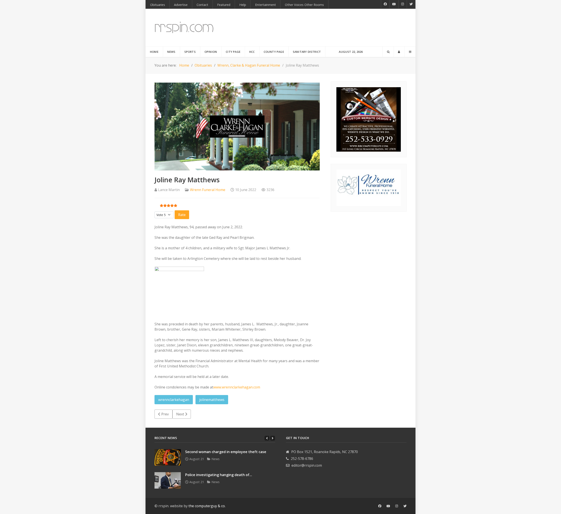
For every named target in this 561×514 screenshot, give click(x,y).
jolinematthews (211, 399)
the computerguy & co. (206, 505)
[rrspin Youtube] (388, 506)
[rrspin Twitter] (405, 506)
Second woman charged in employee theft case (225, 451)
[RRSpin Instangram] (403, 4)
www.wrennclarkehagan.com (236, 387)
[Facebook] (385, 4)
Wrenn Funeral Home (207, 189)
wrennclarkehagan (173, 399)
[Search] (388, 51)
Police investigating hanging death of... (218, 474)
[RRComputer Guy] (368, 119)
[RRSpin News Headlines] (184, 27)
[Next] (272, 438)
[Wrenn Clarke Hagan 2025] (368, 187)
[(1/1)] (179, 291)
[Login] (399, 51)
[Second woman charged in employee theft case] (167, 457)
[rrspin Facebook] (379, 506)
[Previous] (267, 438)
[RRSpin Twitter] (411, 4)
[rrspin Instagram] (396, 506)
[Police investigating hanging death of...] (167, 480)
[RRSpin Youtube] (394, 4)
